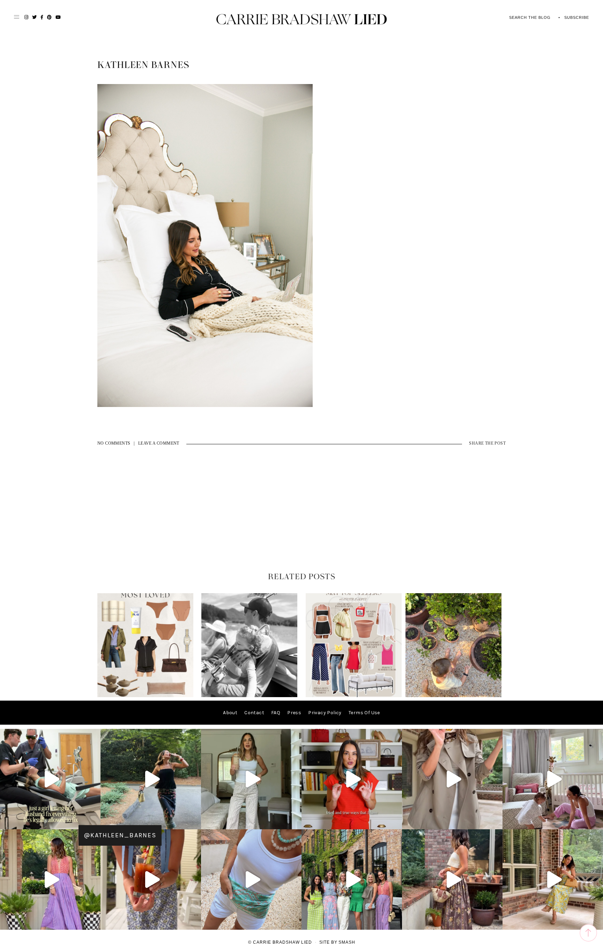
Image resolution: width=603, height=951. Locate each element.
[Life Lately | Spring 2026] (453, 696)
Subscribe (576, 17)
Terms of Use (364, 713)
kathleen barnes (143, 65)
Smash (346, 942)
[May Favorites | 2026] (354, 696)
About (230, 713)
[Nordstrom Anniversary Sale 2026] (145, 696)
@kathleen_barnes (120, 835)
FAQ (275, 713)
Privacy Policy (325, 713)
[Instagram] (93, 820)
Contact (254, 713)
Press (294, 713)
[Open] (50, 779)
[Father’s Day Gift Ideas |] (249, 696)
